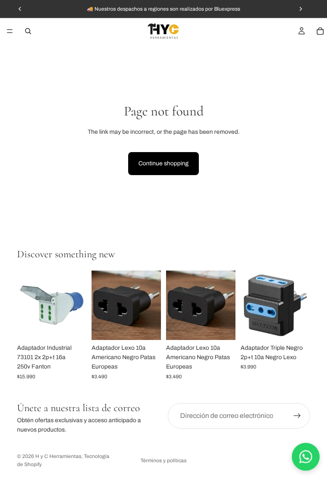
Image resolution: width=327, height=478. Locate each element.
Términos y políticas (163, 461)
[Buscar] (28, 31)
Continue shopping (163, 163)
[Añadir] (73, 326)
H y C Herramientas (58, 456)
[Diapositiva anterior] (101, 305)
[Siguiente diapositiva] (151, 305)
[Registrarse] (297, 416)
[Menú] (10, 31)
